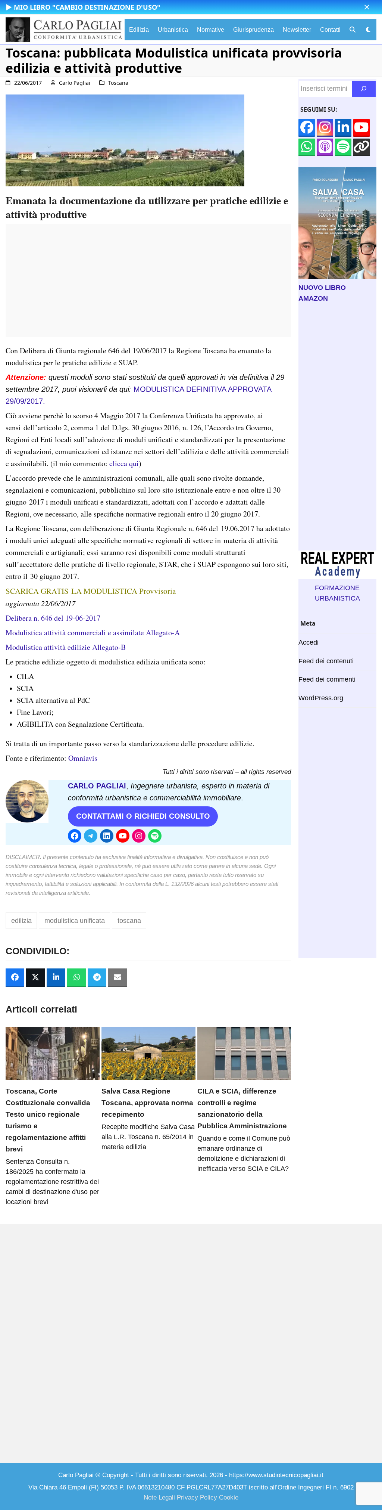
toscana (129, 920)
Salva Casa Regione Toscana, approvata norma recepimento (147, 1102)
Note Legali (159, 1497)
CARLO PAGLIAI (97, 786)
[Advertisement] (148, 285)
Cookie (228, 1497)
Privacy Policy (197, 1497)
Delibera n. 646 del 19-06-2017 (53, 618)
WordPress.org (320, 698)
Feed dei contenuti (326, 661)
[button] (367, 7)
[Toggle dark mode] (368, 29)
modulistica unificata (74, 920)
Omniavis (82, 758)
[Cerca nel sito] (364, 89)
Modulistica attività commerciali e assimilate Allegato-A (93, 632)
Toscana (118, 82)
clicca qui (124, 463)
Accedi (308, 642)
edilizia (21, 920)
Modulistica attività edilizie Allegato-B (66, 647)
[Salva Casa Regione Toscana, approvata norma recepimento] (148, 1053)
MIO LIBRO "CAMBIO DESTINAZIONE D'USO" (87, 7)
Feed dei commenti (327, 679)
